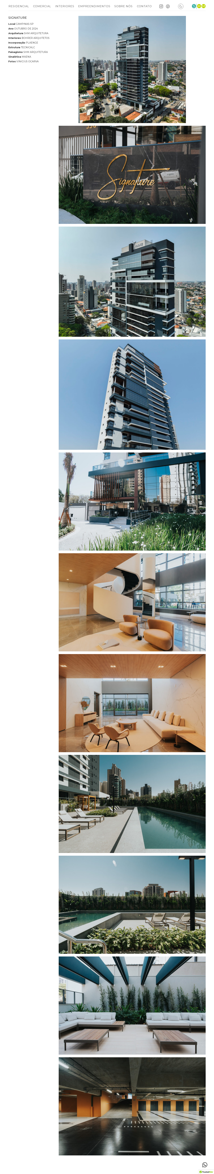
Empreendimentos (94, 6)
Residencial (19, 6)
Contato (144, 6)
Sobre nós (123, 6)
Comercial (42, 6)
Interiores (64, 6)
